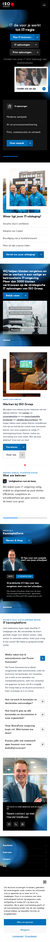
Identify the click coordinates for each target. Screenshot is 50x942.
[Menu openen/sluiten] (44, 5)
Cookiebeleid (17, 936)
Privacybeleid (31, 936)
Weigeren (25, 930)
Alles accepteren (25, 922)
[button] (44, 882)
